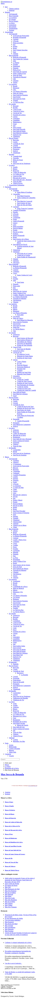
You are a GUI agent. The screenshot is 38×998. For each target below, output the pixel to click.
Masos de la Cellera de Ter (12, 826)
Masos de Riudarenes (11, 838)
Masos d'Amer (9, 802)
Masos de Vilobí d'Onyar (12, 870)
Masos (7, 765)
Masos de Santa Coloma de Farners (15, 854)
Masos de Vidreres (10, 866)
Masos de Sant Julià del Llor (13, 850)
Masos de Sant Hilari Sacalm (13, 846)
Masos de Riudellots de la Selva (14, 842)
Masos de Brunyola (10, 818)
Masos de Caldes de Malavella (13, 822)
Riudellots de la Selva (12, 768)
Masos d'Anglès (9, 806)
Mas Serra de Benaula (12, 774)
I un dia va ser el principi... (13, 963)
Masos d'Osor (9, 834)
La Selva (8, 766)
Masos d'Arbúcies (10, 810)
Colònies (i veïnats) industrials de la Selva (18, 942)
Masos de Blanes (9, 814)
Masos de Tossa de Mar (11, 862)
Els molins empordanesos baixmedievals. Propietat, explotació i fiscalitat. (18, 952)
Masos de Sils (8, 858)
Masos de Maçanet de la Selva (13, 830)
